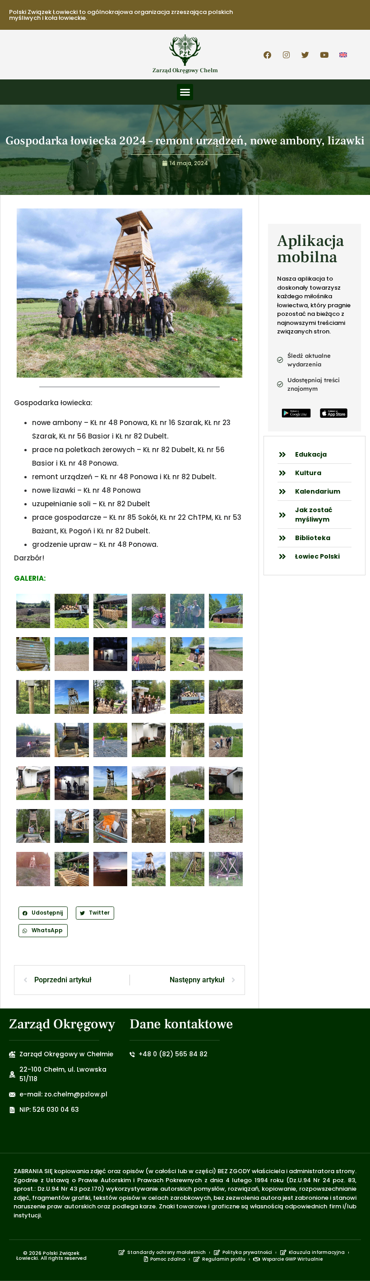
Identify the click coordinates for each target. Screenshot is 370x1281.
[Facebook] (267, 54)
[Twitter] (305, 54)
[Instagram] (286, 54)
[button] (185, 92)
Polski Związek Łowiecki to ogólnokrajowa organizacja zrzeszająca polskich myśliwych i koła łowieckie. (121, 15)
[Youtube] (324, 54)
